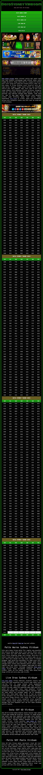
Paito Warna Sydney (21, 12)
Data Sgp (20, 643)
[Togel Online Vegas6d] (21, 71)
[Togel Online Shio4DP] (21, 37)
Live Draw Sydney (7, 680)
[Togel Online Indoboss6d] (21, 45)
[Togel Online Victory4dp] (21, 54)
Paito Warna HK (21, 16)
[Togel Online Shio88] (21, 108)
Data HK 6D (21, 30)
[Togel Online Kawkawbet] (21, 62)
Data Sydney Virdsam (8, 78)
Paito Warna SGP (21, 20)
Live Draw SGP (21, 27)
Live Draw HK (21, 23)
